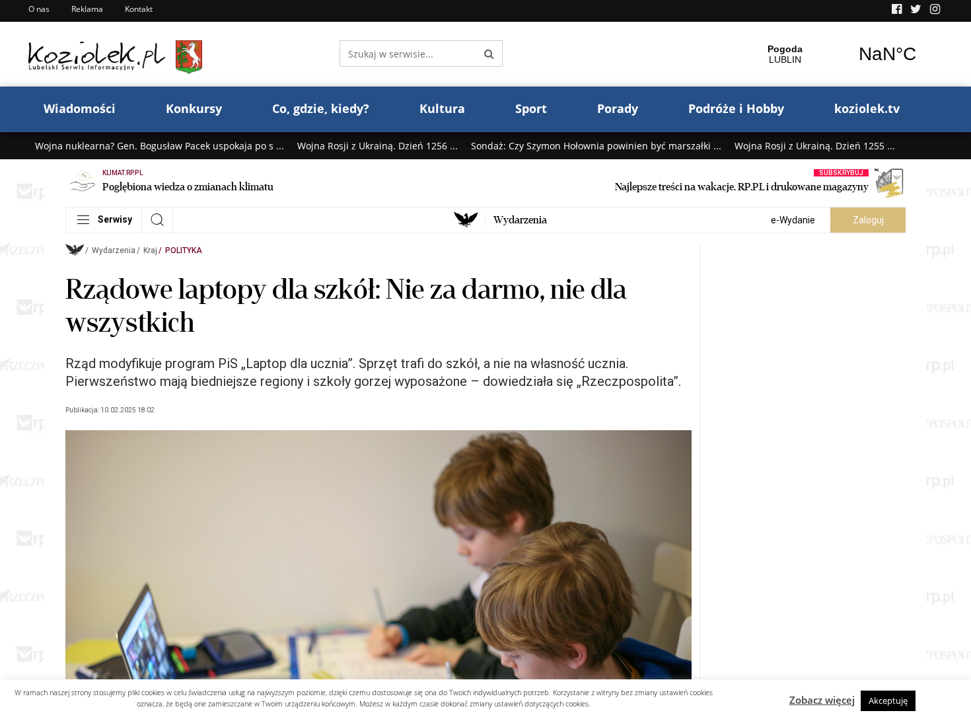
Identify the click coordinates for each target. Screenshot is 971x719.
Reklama (87, 9)
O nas (39, 9)
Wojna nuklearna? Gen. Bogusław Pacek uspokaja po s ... (159, 145)
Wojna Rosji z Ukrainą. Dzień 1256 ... (377, 145)
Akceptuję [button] (888, 700)
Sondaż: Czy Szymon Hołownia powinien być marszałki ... (596, 145)
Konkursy (194, 108)
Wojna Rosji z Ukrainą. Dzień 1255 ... (815, 145)
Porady (617, 108)
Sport (531, 108)
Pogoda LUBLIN (836, 54)
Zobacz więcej (822, 699)
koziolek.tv (867, 108)
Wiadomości (80, 108)
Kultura (442, 108)
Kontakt (139, 9)
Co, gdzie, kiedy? (320, 108)
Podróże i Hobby (736, 108)
